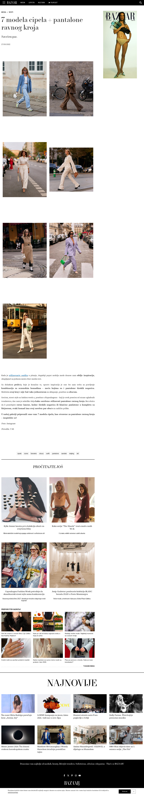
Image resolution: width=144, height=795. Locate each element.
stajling (71, 453)
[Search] (140, 3)
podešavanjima (13, 792)
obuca (41, 453)
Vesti (11, 12)
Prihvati (124, 791)
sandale (64, 453)
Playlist (54, 2)
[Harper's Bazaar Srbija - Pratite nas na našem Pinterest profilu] (72, 775)
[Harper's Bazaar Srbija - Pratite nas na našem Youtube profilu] (80, 775)
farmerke (34, 453)
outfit (48, 453)
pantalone (55, 453)
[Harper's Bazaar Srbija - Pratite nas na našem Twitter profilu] (68, 775)
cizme (26, 453)
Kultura (41, 2)
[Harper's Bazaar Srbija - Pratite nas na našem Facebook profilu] (64, 775)
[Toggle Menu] (4, 2)
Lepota (32, 2)
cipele (19, 453)
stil (78, 453)
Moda (22, 2)
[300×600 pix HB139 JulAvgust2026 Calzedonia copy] (120, 44)
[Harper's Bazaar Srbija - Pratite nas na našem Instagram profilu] (76, 775)
